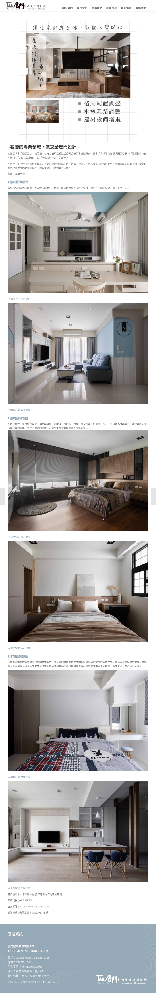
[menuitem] (67, 5)
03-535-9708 (23, 957)
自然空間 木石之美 (20, 537)
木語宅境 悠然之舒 (20, 888)
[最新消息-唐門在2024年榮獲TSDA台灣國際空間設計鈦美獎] (2, 496)
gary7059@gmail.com (35, 976)
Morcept (56, 982)
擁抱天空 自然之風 (20, 299)
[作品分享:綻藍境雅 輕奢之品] (153, 496)
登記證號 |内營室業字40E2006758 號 (28, 912)
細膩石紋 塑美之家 (20, 410)
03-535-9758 (42, 957)
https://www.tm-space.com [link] (34, 906)
